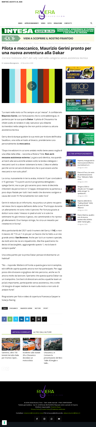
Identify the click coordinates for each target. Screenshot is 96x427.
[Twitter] (15, 319)
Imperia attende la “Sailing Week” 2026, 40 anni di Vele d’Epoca (85, 204)
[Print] (38, 319)
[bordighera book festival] (80, 72)
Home (4, 43)
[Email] (33, 319)
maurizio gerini (26, 308)
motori (38, 308)
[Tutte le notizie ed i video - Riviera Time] (48, 391)
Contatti (68, 23)
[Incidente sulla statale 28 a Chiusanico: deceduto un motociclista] (32, 344)
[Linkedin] (21, 319)
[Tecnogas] (80, 139)
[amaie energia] (80, 105)
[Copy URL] (44, 319)
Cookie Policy (45, 409)
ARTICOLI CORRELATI (21, 332)
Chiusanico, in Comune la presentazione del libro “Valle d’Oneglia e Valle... (53, 357)
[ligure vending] (80, 122)
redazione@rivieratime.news (33, 413)
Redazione (58, 23)
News (20, 23)
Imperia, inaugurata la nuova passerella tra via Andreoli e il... (86, 162)
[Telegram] (27, 319)
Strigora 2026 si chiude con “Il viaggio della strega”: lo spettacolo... (85, 189)
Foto (50, 23)
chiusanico (13, 308)
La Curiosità (27, 43)
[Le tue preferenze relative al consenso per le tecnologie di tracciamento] (4, 422)
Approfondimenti (32, 23)
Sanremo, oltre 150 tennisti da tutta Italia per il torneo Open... (10, 355)
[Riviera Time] (48, 12)
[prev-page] (3, 368)
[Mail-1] (59, 419)
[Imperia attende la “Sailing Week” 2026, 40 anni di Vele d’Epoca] (71, 203)
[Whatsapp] (51, 419)
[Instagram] (44, 419)
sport (45, 308)
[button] (91, 23)
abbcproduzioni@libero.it (72, 413)
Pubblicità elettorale (58, 409)
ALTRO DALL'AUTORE (42, 332)
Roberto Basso (56, 407)
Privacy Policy (35, 409)
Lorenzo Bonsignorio (11, 63)
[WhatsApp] (10, 319)
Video (43, 23)
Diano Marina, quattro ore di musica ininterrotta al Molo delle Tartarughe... (86, 218)
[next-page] (7, 368)
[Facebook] (4, 319)
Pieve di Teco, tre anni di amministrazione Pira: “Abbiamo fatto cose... (86, 175)
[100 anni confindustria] (80, 89)
